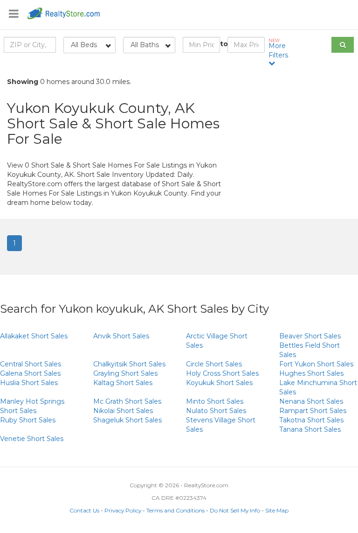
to (223, 44)
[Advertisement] (298, 140)
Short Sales (34, 336)
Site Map (277, 510)
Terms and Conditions (175, 510)
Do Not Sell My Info (235, 510)
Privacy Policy (122, 510)
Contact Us (84, 510)
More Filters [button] (278, 48)
